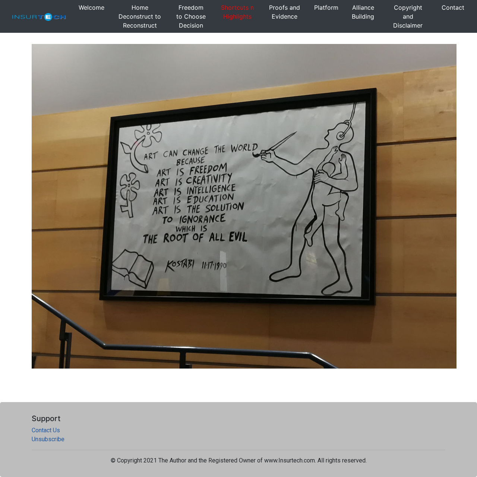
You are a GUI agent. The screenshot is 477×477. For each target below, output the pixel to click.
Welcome (91, 7)
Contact (453, 7)
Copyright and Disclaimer (408, 16)
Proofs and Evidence (284, 12)
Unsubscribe (48, 439)
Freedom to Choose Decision (191, 16)
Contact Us (46, 430)
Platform (326, 7)
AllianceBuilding (363, 12)
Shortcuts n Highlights (237, 12)
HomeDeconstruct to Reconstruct (140, 16)
